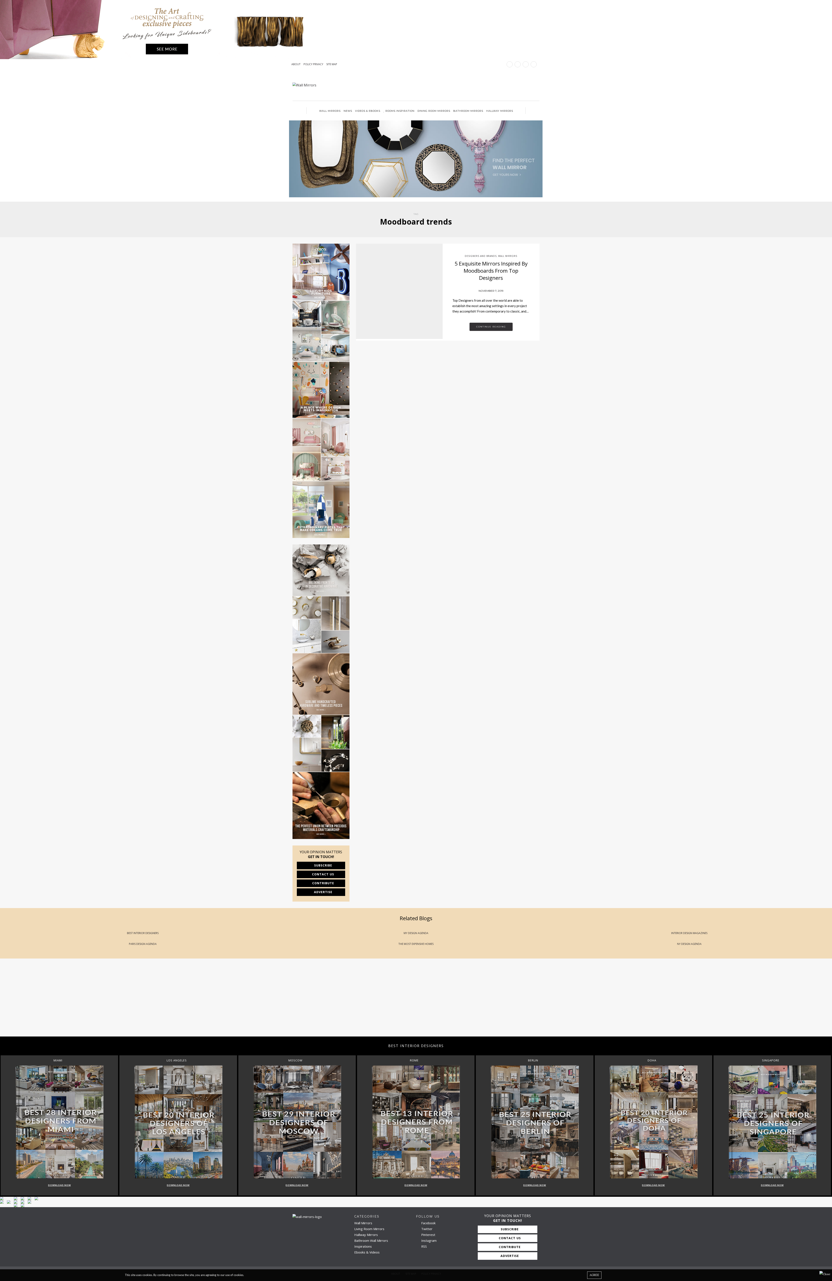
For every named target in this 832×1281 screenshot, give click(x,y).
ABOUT (296, 64)
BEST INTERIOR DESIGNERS (143, 933)
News (348, 110)
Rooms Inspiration (399, 110)
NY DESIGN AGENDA (689, 944)
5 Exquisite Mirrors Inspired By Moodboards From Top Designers (491, 271)
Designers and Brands (481, 255)
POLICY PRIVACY (313, 64)
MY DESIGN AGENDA (416, 933)
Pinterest (427, 1234)
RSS (423, 1246)
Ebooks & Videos (367, 1252)
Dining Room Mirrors (434, 110)
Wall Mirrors (330, 110)
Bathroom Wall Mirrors (371, 1240)
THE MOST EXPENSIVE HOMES (416, 944)
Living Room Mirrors (369, 1229)
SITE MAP (331, 64)
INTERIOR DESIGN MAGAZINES (689, 933)
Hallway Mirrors (499, 110)
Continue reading (491, 326)
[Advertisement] (130, 1002)
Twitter (426, 1229)
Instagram (428, 1240)
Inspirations (363, 1246)
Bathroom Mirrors (468, 110)
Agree (594, 1275)
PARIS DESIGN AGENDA (143, 944)
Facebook (428, 1223)
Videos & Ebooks (367, 110)
